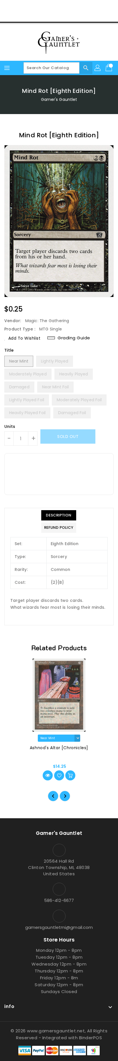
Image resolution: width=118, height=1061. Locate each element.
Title (9, 350)
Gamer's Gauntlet (59, 99)
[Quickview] (48, 775)
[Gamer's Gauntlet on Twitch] (80, 6)
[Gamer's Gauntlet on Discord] (70, 6)
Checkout (48, 15)
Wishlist (72, 15)
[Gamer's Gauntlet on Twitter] (48, 6)
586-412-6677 (59, 900)
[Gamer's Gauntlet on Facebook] (37, 6)
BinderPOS (90, 1038)
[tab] (58, 515)
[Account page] (98, 68)
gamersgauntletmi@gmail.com (59, 927)
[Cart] (109, 68)
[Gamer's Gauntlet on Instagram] (59, 6)
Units (9, 426)
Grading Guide (74, 338)
